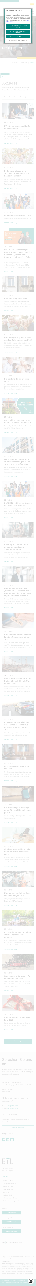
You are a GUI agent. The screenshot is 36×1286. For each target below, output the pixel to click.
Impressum (24, 40)
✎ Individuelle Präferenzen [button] (18, 37)
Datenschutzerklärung (14, 40)
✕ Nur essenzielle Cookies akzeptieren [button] (18, 32)
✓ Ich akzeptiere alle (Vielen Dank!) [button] (18, 26)
